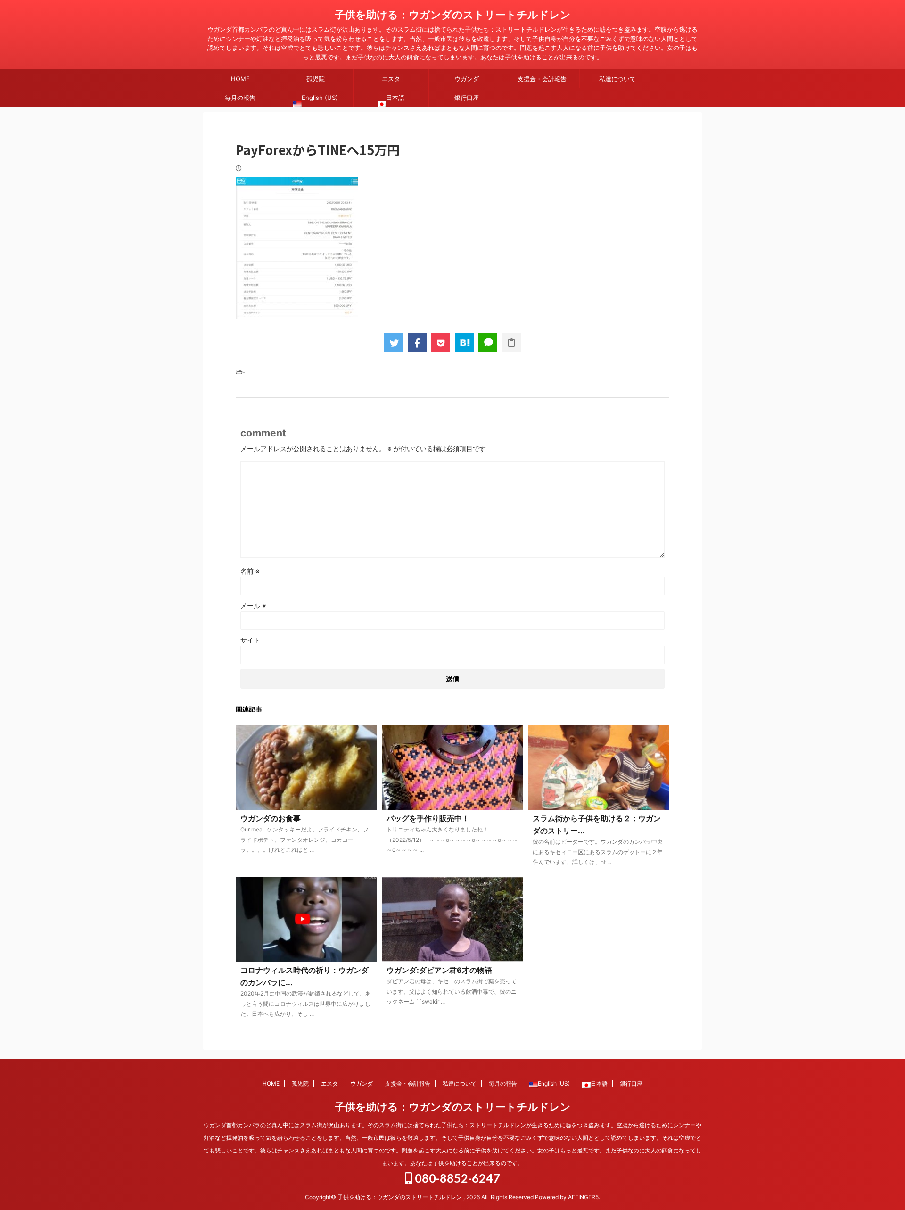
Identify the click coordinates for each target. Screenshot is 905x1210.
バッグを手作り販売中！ (428, 818)
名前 (250, 571)
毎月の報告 (240, 97)
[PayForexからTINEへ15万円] (464, 342)
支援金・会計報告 (542, 78)
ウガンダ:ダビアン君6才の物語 (439, 970)
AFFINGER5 (583, 1197)
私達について (617, 78)
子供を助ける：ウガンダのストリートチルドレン (453, 14)
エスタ (391, 78)
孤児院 (315, 78)
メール (253, 605)
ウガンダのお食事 (270, 818)
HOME (240, 78)
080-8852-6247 (456, 1178)
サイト (250, 640)
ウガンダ (466, 78)
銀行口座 (466, 97)
